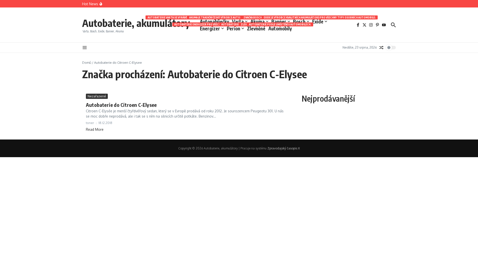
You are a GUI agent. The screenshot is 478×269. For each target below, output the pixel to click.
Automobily (280, 28)
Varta (239, 21)
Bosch (301, 21)
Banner (280, 21)
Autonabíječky (214, 21)
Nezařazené (97, 96)
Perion (235, 28)
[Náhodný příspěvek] (381, 48)
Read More (95, 129)
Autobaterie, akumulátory (136, 23)
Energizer (212, 28)
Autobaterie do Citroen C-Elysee (121, 105)
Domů (86, 63)
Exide (319, 21)
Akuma (259, 21)
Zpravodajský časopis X (283, 148)
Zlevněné (256, 28)
